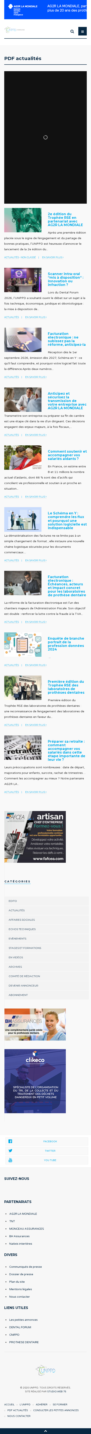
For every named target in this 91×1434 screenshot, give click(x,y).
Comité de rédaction (24, 976)
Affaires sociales (22, 919)
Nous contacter (19, 1297)
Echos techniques (22, 929)
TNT (12, 1221)
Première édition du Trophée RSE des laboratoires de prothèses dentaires (66, 687)
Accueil (9, 1404)
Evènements (17, 938)
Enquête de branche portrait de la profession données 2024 (66, 643)
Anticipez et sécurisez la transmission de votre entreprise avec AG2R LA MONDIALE (67, 401)
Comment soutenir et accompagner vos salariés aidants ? (67, 455)
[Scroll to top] (45, 1431)
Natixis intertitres (20, 1244)
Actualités (11, 257)
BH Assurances (19, 1236)
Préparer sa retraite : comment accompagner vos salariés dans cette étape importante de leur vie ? (66, 750)
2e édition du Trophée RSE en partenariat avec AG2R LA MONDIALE (65, 219)
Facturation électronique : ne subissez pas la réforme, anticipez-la (67, 339)
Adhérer (41, 1404)
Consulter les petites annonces (56, 1410)
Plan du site (17, 1282)
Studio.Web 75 (56, 1391)
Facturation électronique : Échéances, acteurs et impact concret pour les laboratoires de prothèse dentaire (67, 586)
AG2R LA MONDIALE (23, 1214)
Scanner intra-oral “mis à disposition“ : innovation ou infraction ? (65, 279)
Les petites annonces (23, 1320)
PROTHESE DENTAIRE (24, 1342)
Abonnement (18, 995)
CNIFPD (14, 1335)
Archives (15, 966)
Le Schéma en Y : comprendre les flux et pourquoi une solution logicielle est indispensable (67, 520)
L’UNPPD (25, 1404)
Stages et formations (25, 948)
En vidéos (16, 957)
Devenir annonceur (23, 985)
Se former (60, 1404)
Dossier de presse (21, 1274)
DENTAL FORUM (20, 1327)
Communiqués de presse (25, 1267)
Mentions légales (20, 1289)
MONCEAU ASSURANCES (26, 1229)
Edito (13, 901)
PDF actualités (17, 1410)
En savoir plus (52, 257)
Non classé (28, 257)
